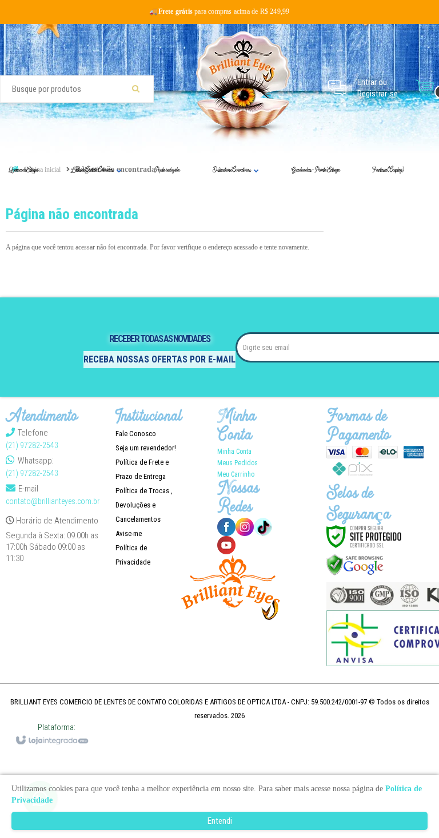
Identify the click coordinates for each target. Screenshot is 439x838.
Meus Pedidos (237, 463)
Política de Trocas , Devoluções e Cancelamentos (144, 504)
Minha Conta (234, 452)
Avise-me (128, 533)
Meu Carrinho (235, 474)
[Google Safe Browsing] (355, 565)
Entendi (219, 821)
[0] (425, 88)
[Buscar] (136, 88)
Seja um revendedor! (145, 448)
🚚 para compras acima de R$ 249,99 (219, 11)
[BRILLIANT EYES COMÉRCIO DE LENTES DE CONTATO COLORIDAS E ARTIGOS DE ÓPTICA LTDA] (244, 87)
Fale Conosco (135, 433)
